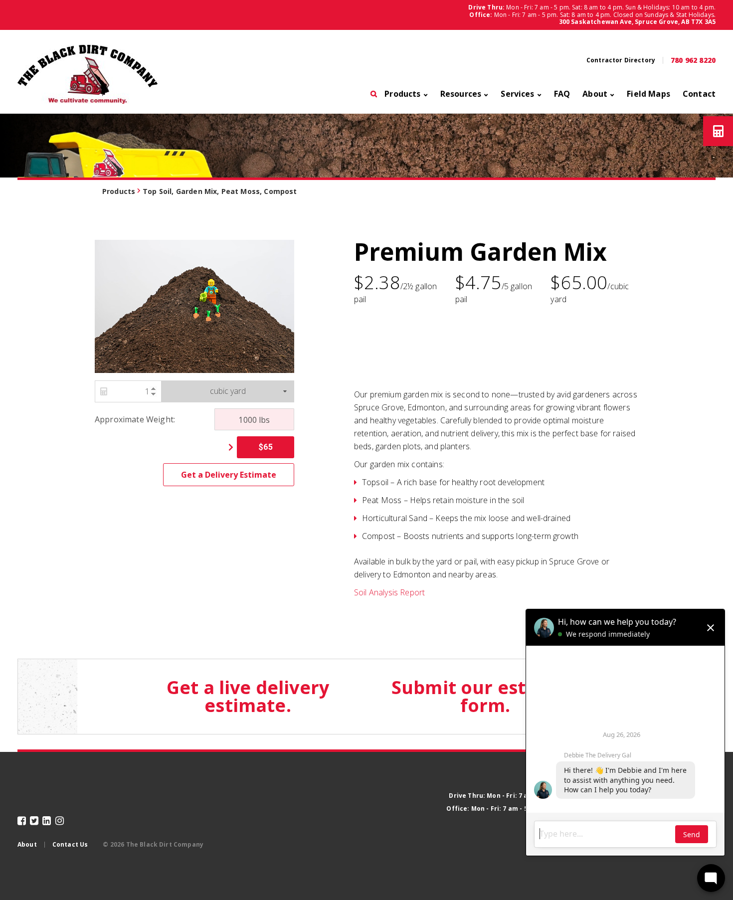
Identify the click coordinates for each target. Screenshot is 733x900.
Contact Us (70, 845)
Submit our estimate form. (485, 697)
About (594, 94)
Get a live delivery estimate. (248, 697)
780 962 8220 (693, 60)
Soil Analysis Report (389, 592)
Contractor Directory (620, 60)
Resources (460, 94)
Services (517, 94)
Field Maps (648, 94)
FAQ (562, 94)
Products (402, 94)
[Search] (373, 97)
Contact (699, 94)
